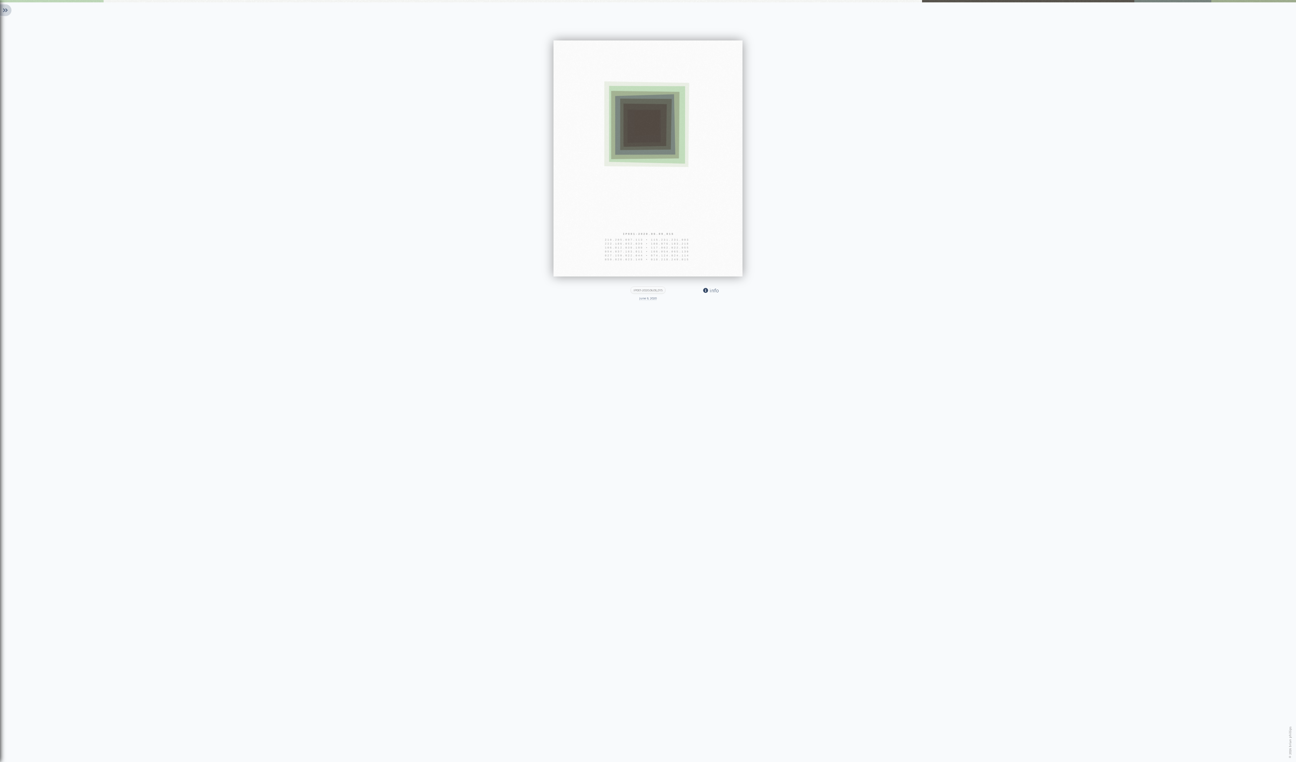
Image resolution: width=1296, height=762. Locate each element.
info (713, 291)
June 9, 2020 (648, 298)
